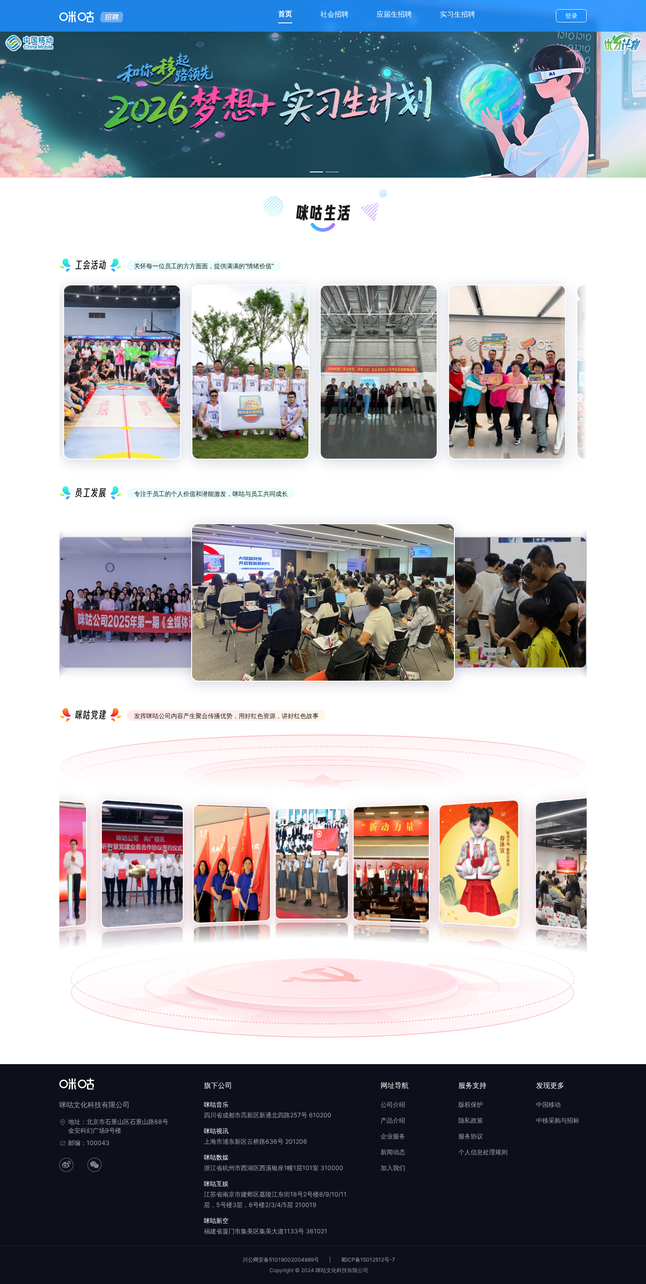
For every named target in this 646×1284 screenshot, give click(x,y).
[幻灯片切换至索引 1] (316, 171)
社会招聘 (334, 14)
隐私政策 (470, 1120)
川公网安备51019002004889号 (281, 1259)
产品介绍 (393, 1120)
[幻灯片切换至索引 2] (332, 171)
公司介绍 (393, 1104)
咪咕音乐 (216, 1104)
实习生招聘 (457, 14)
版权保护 (470, 1104)
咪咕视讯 (216, 1130)
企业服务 (393, 1136)
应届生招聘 (394, 14)
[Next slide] (573, 379)
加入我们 (393, 1167)
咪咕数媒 (216, 1157)
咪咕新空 (216, 1220)
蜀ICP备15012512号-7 (368, 1259)
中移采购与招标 (557, 1120)
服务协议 (470, 1136)
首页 (285, 13)
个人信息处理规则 (483, 1152)
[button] (65, 868)
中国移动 (548, 1104)
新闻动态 (393, 1152)
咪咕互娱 (216, 1183)
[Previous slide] (72, 379)
